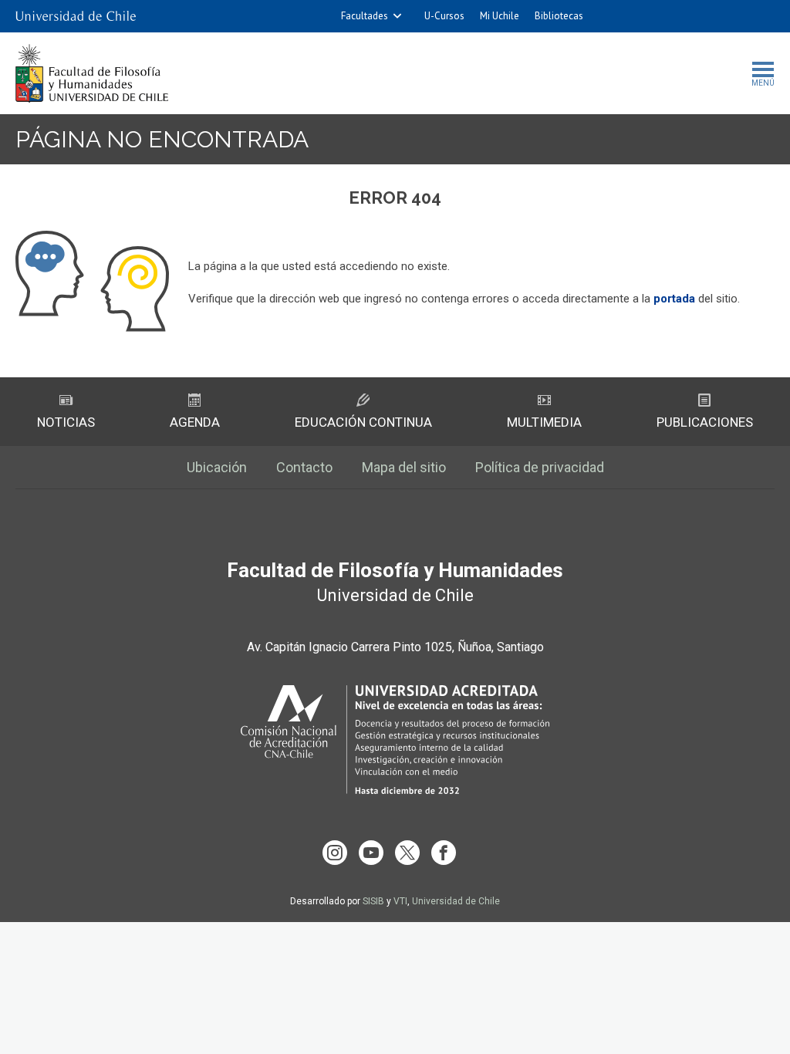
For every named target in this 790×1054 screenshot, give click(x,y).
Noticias (66, 422)
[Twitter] (407, 852)
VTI (400, 901)
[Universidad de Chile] (75, 16)
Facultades (364, 15)
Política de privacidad (539, 467)
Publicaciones (705, 422)
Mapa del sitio (404, 467)
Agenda (195, 422)
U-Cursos (444, 15)
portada (674, 299)
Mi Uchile (499, 15)
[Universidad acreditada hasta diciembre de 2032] (395, 739)
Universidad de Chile (456, 901)
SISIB (373, 901)
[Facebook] (443, 852)
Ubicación (217, 467)
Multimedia (544, 422)
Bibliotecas (559, 15)
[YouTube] (371, 852)
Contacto (304, 467)
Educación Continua (363, 422)
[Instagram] (334, 852)
